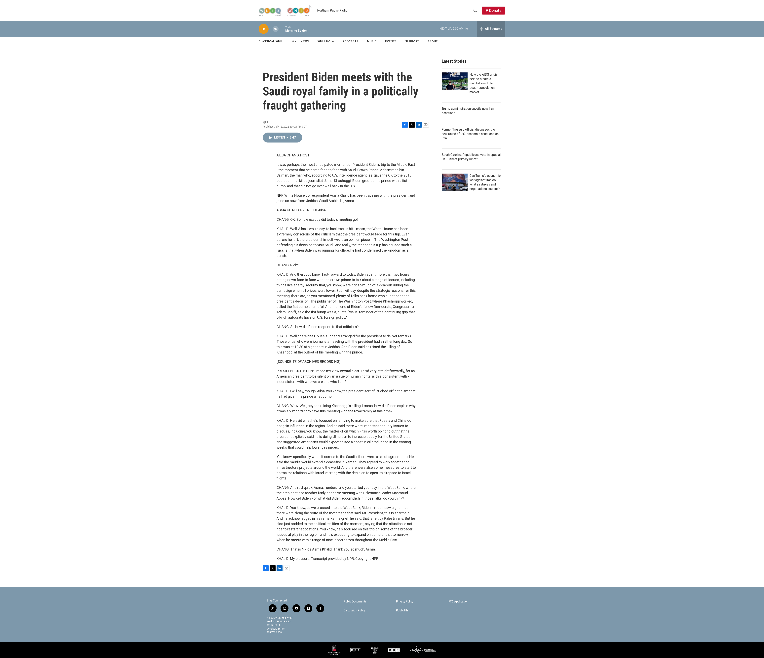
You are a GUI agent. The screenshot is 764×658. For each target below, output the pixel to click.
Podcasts (351, 41)
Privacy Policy (404, 601)
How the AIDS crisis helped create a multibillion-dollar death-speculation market (484, 83)
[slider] (282, 29)
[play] (263, 29)
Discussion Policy (354, 610)
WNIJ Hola (326, 41)
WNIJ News (300, 41)
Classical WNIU (271, 41)
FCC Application (458, 601)
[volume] (275, 28)
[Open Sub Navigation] (286, 41)
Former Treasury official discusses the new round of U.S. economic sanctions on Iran (470, 134)
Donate (495, 10)
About (433, 41)
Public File (402, 610)
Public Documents (355, 601)
